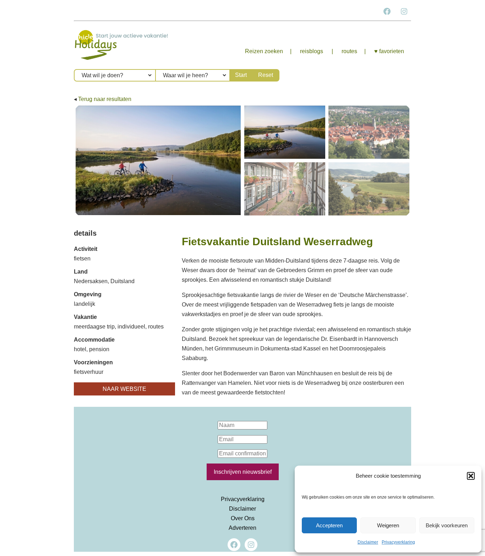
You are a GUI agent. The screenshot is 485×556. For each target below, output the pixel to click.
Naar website (124, 389)
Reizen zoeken (264, 51)
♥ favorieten (389, 51)
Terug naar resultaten (104, 99)
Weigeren (388, 525)
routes (349, 51)
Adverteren (242, 528)
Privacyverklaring (398, 542)
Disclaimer (368, 542)
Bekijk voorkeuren (447, 525)
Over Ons (243, 518)
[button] (470, 475)
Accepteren (329, 525)
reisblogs (311, 51)
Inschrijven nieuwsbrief (243, 472)
